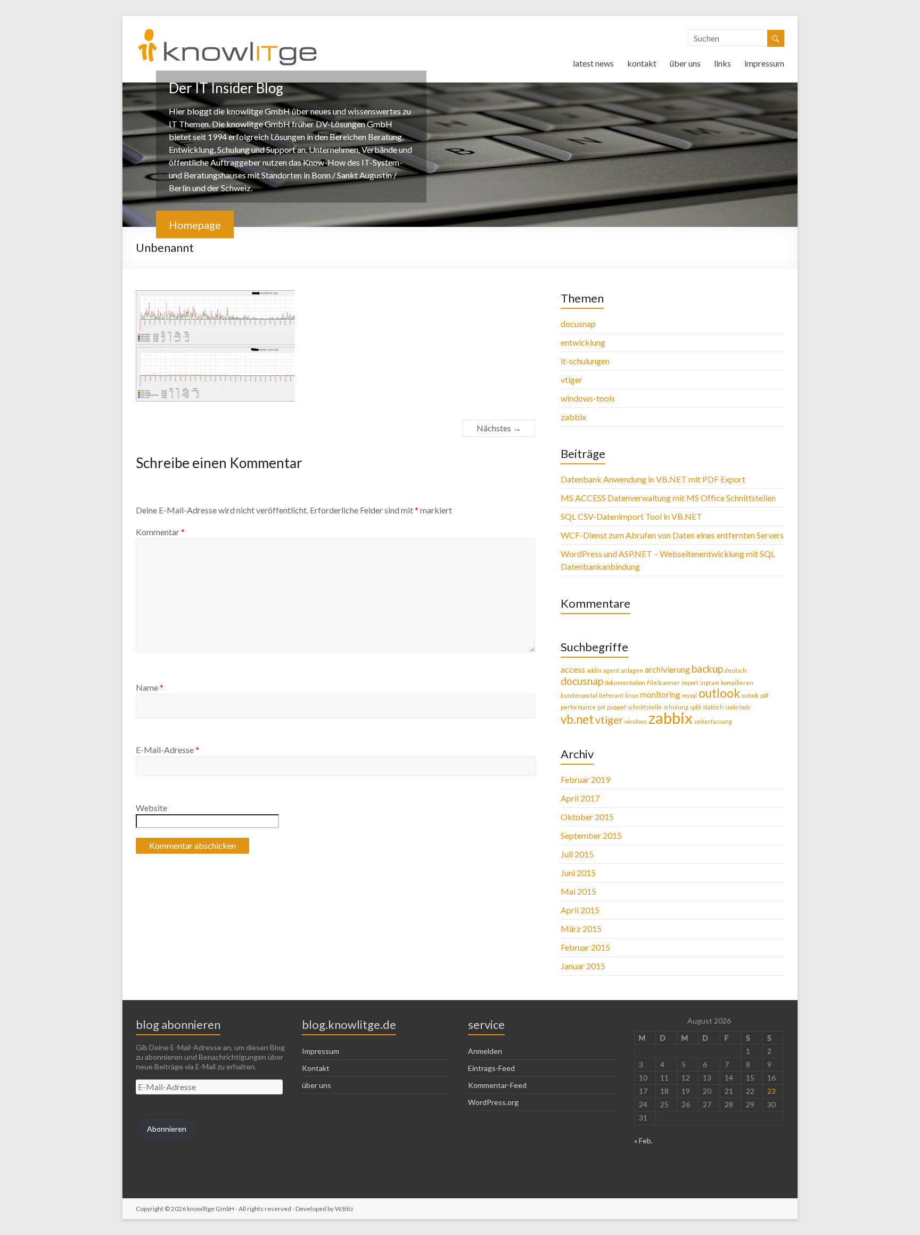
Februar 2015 (585, 947)
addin (594, 670)
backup (707, 669)
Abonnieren (166, 1128)
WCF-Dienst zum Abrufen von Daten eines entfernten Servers (672, 535)
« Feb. (643, 1140)
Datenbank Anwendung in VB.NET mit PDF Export (653, 479)
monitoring (660, 694)
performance (578, 707)
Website (151, 808)
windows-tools (588, 398)
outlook (719, 693)
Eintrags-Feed (491, 1068)
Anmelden (485, 1051)
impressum (764, 63)
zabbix (573, 417)
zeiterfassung (713, 721)
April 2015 (580, 910)
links (722, 63)
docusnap (578, 323)
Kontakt (316, 1068)
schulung (675, 707)
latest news (593, 63)
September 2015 (591, 835)
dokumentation (625, 682)
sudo (731, 707)
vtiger (571, 379)
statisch (713, 707)
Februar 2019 (585, 779)
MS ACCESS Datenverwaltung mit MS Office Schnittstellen (668, 498)
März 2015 (581, 928)
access (573, 669)
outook (750, 695)
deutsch (735, 670)
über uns (685, 63)
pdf (764, 695)
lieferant (611, 695)
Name (149, 687)
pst (601, 707)
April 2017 (580, 798)
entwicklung (583, 342)
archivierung (667, 669)
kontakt (641, 63)
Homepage (195, 224)
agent (611, 670)
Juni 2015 (578, 873)
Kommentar (160, 532)
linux (631, 695)
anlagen (632, 670)
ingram (709, 682)
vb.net (577, 719)
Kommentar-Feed (497, 1085)
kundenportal (579, 695)
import (690, 682)
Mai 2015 (578, 891)
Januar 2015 (583, 966)
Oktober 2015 (587, 817)
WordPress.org (493, 1102)
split (695, 707)
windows (636, 721)
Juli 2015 (577, 854)
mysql (689, 695)
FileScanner (663, 682)
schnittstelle (645, 707)
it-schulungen (585, 361)
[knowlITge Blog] (228, 29)
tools (745, 707)
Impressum (320, 1051)
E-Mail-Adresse (167, 750)
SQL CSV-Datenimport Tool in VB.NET (631, 516)
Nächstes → (499, 428)
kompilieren (737, 682)
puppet (616, 707)
